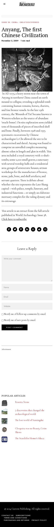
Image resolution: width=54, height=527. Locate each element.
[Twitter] (15, 229)
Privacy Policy (39, 520)
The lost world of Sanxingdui (29, 420)
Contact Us (8, 515)
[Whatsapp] (33, 229)
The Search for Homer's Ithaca (29, 438)
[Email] (45, 229)
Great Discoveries (29, 22)
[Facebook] (9, 229)
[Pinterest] (21, 229)
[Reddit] (39, 229)
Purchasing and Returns (16, 520)
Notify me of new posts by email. (20, 320)
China (15, 22)
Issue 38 (6, 22)
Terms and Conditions (15, 518)
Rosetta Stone (22, 402)
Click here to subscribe (14, 219)
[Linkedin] (27, 229)
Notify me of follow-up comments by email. (25, 314)
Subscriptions (23, 515)
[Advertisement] (23, 477)
